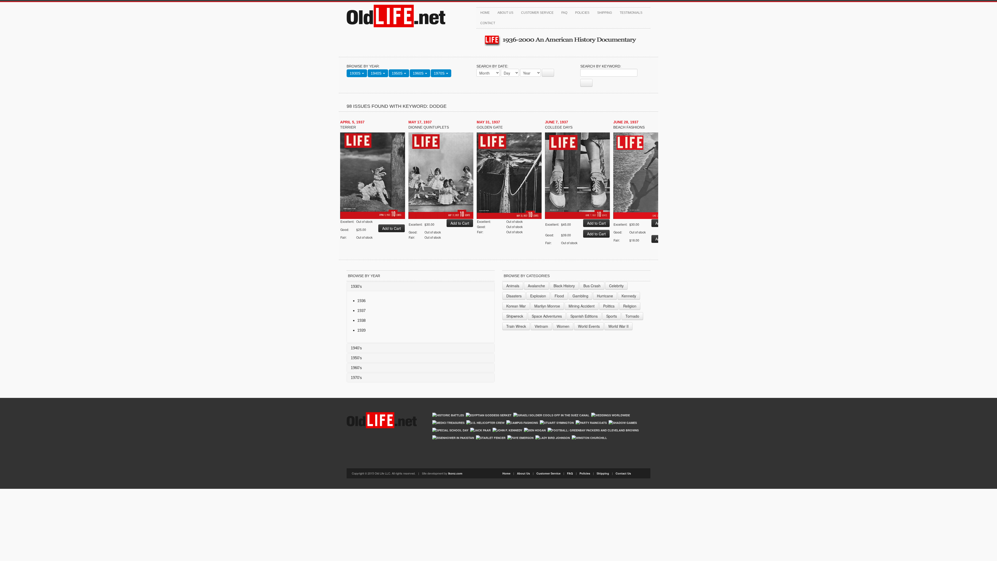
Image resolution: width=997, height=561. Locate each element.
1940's (356, 348)
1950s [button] (397, 73)
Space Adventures (547, 316)
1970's (356, 377)
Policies (582, 13)
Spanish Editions (584, 316)
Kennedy (629, 295)
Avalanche (536, 285)
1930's (356, 286)
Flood (559, 295)
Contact (487, 23)
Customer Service (537, 13)
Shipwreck (514, 316)
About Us (505, 13)
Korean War (516, 306)
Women (563, 326)
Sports (611, 316)
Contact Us (623, 473)
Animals (512, 285)
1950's (356, 358)
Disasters (514, 295)
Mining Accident (582, 306)
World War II (618, 326)
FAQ (564, 13)
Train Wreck (516, 326)
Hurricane (605, 295)
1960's (356, 367)
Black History (564, 285)
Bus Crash (592, 285)
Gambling (580, 295)
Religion (629, 306)
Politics (609, 306)
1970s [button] (440, 73)
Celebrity (616, 285)
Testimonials (631, 13)
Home (485, 13)
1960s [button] (419, 73)
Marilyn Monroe (547, 306)
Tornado (632, 316)
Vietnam (541, 326)
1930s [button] (355, 73)
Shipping (604, 13)
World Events (589, 326)
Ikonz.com (455, 473)
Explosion (538, 295)
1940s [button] (376, 73)
